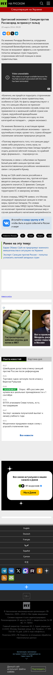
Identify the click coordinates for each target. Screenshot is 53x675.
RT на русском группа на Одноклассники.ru (39, 571)
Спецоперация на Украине (26, 9)
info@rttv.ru (39, 631)
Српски (26, 556)
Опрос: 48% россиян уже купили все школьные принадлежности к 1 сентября (24, 392)
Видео (40, 235)
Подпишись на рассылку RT (11, 578)
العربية (26, 545)
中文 (27, 562)
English (26, 528)
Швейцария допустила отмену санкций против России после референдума (23, 370)
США (31, 235)
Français (26, 539)
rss (4, 578)
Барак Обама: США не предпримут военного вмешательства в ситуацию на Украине (25, 249)
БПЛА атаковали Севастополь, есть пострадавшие (21, 404)
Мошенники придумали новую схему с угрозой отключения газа (22, 425)
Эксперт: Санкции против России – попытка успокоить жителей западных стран (25, 256)
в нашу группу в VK (33, 219)
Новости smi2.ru (6, 296)
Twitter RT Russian (18, 571)
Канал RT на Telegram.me (4, 571)
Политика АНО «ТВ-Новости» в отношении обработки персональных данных (26, 636)
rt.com (26, 617)
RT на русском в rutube (32, 571)
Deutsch (26, 533)
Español (26, 550)
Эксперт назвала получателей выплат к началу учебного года (23, 414)
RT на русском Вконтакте (11, 571)
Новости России (10, 235)
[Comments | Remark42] (26, 280)
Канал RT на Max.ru (25, 571)
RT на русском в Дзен (46, 571)
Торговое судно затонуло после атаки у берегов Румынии (23, 380)
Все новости (26, 435)
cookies (10, 671)
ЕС (23, 235)
